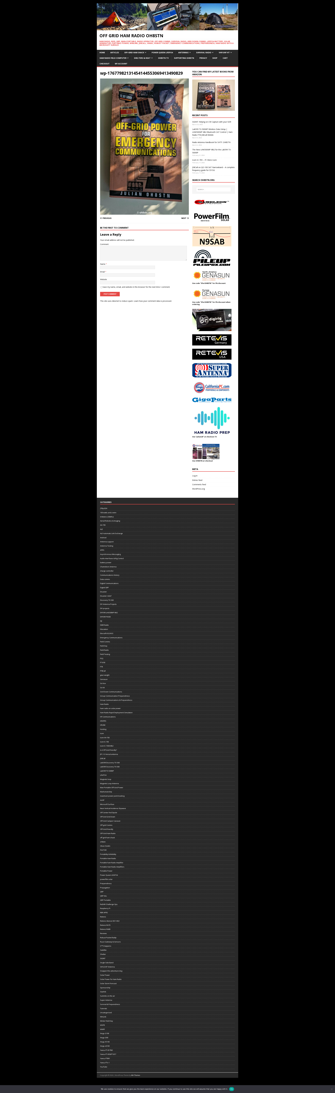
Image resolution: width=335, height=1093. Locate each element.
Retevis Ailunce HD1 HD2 (109, 921)
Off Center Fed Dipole (108, 812)
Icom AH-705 (105, 737)
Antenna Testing (106, 546)
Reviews (103, 933)
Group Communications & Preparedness (116, 700)
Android (103, 537)
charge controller (107, 571)
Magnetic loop (105, 779)
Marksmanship (106, 792)
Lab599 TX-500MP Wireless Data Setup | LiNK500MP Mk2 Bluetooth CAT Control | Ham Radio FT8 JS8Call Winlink (212, 132)
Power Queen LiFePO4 (162, 52)
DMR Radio (104, 625)
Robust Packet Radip (108, 937)
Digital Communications (109, 583)
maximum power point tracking (112, 796)
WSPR (102, 1025)
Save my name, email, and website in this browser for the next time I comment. (136, 287)
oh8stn (103, 842)
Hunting (103, 729)
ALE (101, 529)
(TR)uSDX (103, 508)
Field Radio (104, 650)
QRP (102, 892)
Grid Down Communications (111, 692)
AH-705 (103, 525)
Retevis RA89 (105, 929)
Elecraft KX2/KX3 (106, 633)
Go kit (102, 687)
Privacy (203, 58)
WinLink (103, 1017)
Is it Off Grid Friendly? (108, 750)
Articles (114, 52)
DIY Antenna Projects (108, 604)
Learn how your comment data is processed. (153, 301)
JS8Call (102, 758)
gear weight (104, 675)
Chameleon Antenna (108, 567)
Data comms (105, 579)
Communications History (109, 575)
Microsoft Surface (107, 804)
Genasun (104, 679)
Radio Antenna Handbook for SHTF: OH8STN (211, 142)
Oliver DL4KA (105, 846)
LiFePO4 (103, 775)
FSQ (101, 658)
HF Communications (108, 717)
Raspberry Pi (105, 908)
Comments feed (199, 484)
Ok (231, 1089)
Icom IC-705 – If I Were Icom (204, 160)
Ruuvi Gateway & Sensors (110, 942)
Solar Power (105, 975)
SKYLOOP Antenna (107, 967)
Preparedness (106, 883)
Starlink (103, 992)
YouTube (103, 1067)
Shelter (103, 954)
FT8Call (103, 671)
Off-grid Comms (106, 825)
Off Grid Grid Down (107, 817)
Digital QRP (104, 587)
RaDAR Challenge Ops (109, 904)
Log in (194, 475)
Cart (225, 58)
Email (102, 271)
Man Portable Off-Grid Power (111, 787)
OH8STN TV (163, 58)
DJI (101, 621)
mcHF (102, 800)
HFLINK (102, 725)
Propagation (105, 887)
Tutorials (103, 1008)
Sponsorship (105, 987)
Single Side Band (106, 962)
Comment (104, 244)
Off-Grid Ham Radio (108, 833)
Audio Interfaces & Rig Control (112, 558)
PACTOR (103, 850)
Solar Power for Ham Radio (111, 979)
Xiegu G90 (104, 1037)
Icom (102, 733)
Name (103, 264)
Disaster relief (105, 596)
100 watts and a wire (108, 512)
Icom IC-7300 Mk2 (106, 746)
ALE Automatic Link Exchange (111, 533)
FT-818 (102, 662)
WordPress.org (198, 489)
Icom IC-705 (104, 742)
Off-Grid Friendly (106, 829)
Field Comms (105, 641)
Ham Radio (104, 704)
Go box (103, 683)
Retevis (103, 917)
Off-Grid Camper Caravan (110, 821)
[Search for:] (213, 189)
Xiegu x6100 (105, 1046)
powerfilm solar (106, 879)
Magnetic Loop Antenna (109, 783)
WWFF (102, 1029)
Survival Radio (203, 52)
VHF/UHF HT (224, 52)
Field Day (103, 646)
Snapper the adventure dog (111, 971)
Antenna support (107, 541)
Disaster (103, 592)
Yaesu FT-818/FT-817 (108, 1054)
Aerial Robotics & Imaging (110, 521)
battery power (105, 562)
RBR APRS (104, 912)
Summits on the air (107, 996)
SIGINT (102, 958)
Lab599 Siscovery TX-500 (109, 766)
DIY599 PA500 (105, 617)
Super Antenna (106, 1000)
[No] (331, 1089)
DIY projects (104, 608)
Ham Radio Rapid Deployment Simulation (116, 712)
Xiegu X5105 (105, 1042)
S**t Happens (105, 946)
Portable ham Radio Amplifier (111, 862)
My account (121, 63)
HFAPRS (103, 721)
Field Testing (105, 654)
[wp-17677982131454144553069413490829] (144, 213)
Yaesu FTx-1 (105, 1062)
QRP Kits (103, 896)
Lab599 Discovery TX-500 (110, 762)
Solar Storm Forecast (108, 983)
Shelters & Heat (142, 58)
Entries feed (197, 480)
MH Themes (135, 1075)
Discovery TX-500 (107, 600)
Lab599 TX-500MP (107, 771)
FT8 (101, 666)
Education (104, 629)
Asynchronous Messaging (110, 554)
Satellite (103, 950)
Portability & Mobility (108, 854)
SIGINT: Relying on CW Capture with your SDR (211, 122)
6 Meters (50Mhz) (107, 517)
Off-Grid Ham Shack (134, 52)
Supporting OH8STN (184, 58)
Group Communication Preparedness (115, 696)
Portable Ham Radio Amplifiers (112, 867)
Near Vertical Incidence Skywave (113, 808)
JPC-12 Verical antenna (109, 754)
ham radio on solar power (110, 708)
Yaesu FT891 (105, 1058)
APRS (102, 550)
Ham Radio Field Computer (113, 58)
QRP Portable (105, 900)
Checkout (105, 63)
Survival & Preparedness (110, 1004)
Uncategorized (106, 1012)
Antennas (183, 52)
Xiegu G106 (104, 1033)
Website (103, 279)
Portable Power (106, 871)
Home (102, 52)
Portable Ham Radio (108, 858)
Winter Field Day (106, 1021)
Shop (214, 58)
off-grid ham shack (107, 837)
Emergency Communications (111, 637)
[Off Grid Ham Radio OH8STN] (167, 28)
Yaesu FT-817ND (106, 1050)
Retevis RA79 (105, 925)
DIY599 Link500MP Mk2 (109, 612)
